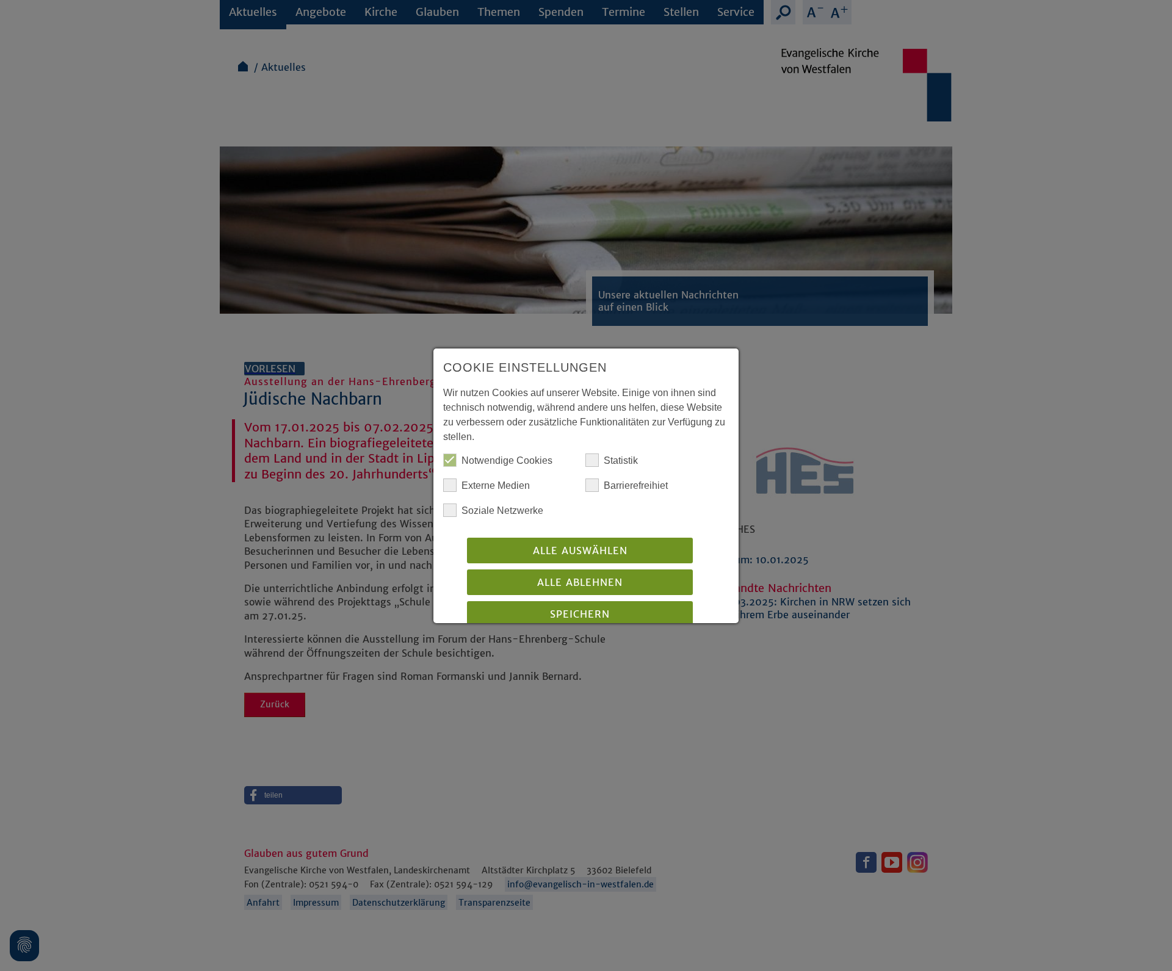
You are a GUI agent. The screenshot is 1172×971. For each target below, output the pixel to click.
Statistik (621, 460)
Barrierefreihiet (636, 485)
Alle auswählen (580, 550)
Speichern (580, 614)
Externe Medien (495, 485)
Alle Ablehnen (580, 582)
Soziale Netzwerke (502, 510)
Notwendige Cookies (506, 460)
